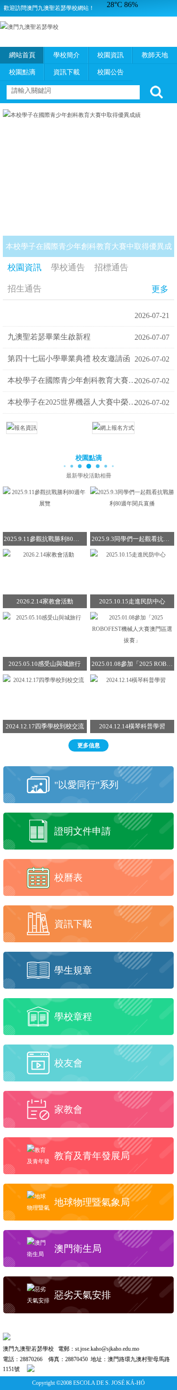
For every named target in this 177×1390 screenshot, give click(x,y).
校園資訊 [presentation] (25, 267)
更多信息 (88, 745)
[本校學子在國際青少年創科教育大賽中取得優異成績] (89, 115)
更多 (160, 289)
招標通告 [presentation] (111, 267)
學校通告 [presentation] (68, 267)
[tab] (24, 267)
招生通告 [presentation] (25, 288)
